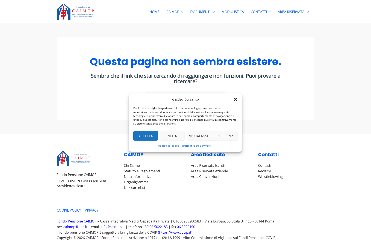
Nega (172, 136)
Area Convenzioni (205, 176)
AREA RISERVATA (291, 11)
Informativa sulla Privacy (196, 145)
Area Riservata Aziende (209, 171)
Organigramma (136, 182)
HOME (154, 11)
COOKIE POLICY (69, 210)
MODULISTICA (233, 11)
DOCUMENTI (200, 11)
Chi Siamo (132, 165)
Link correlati (134, 187)
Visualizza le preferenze (212, 136)
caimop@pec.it (75, 226)
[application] (181, 11)
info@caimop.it (112, 226)
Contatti (264, 165)
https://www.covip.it (175, 232)
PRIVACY (91, 210)
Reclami (264, 171)
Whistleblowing (270, 176)
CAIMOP (172, 11)
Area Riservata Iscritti (208, 165)
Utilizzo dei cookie (168, 145)
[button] (235, 99)
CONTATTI (259, 11)
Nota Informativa (137, 176)
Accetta (145, 136)
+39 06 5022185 (155, 226)
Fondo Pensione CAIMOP (77, 221)
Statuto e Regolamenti (142, 171)
